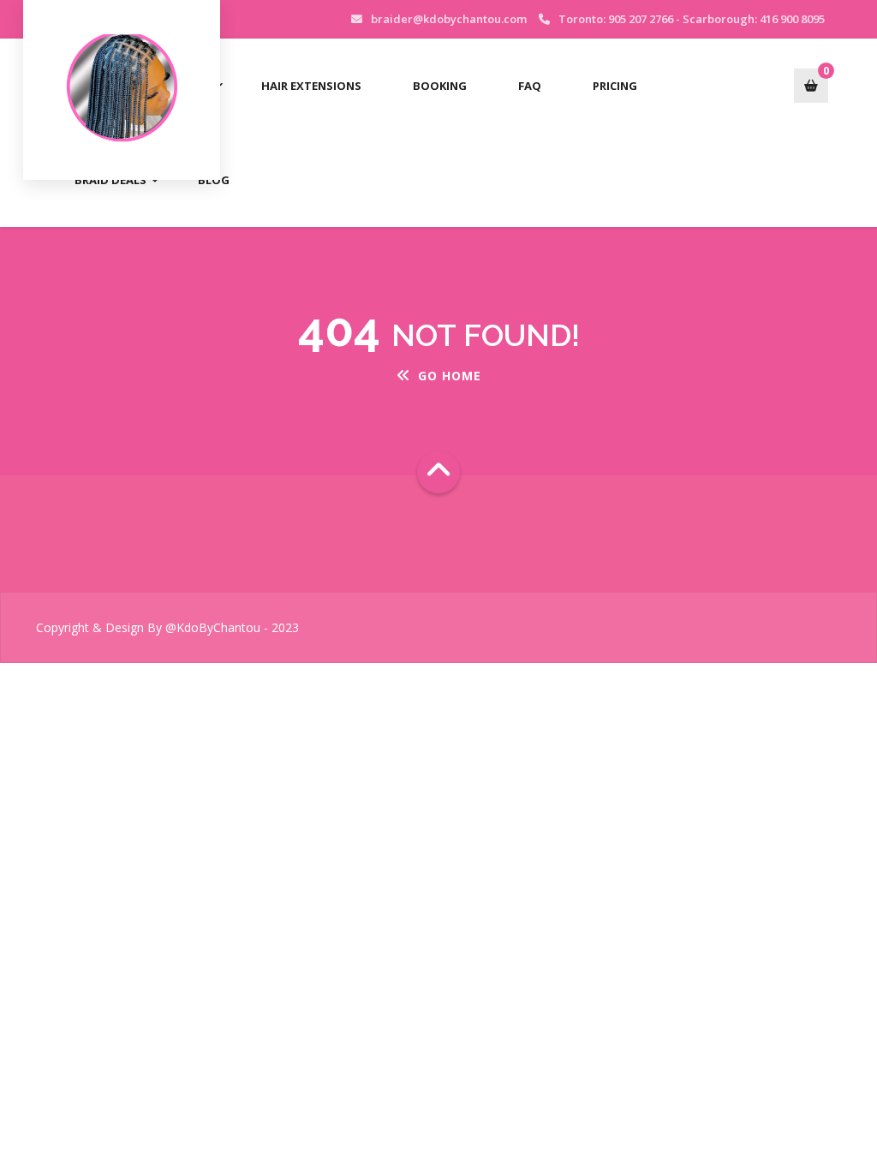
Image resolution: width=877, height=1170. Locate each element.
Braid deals (110, 180)
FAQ (529, 85)
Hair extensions (311, 85)
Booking (440, 85)
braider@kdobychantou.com (449, 19)
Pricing (615, 85)
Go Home (449, 375)
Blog (214, 180)
